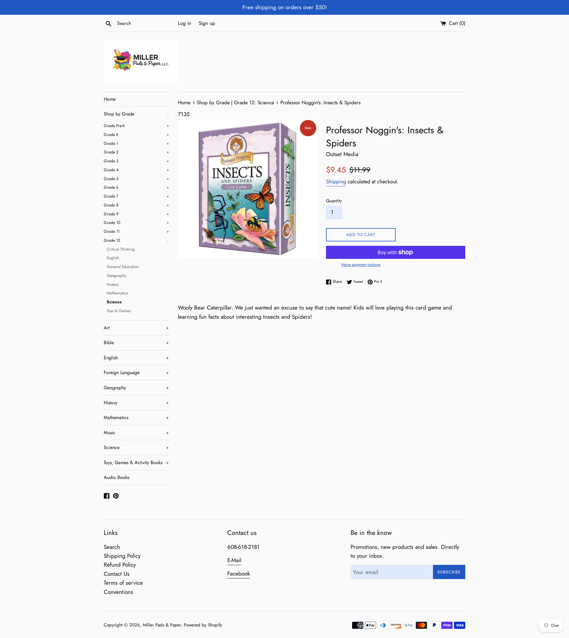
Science (114, 302)
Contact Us (117, 574)
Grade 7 (136, 196)
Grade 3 (136, 161)
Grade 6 (136, 187)
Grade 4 (136, 170)
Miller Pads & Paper (162, 625)
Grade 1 (136, 143)
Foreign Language (136, 372)
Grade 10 (136, 222)
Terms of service (123, 583)
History (113, 284)
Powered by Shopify (203, 625)
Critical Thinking (121, 249)
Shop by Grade (136, 113)
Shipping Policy (122, 556)
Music (136, 432)
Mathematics (117, 293)
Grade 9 (136, 214)
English (113, 258)
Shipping (336, 181)
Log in (184, 23)
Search (112, 547)
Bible (136, 342)
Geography (116, 275)
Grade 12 (136, 240)
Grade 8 (136, 205)
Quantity (334, 201)
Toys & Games (119, 311)
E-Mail (234, 560)
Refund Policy (120, 565)
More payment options (361, 264)
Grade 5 (136, 179)
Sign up (207, 23)
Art (136, 327)
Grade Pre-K (136, 126)
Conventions (118, 592)
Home (110, 99)
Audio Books (116, 477)
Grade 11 (136, 231)
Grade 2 (136, 152)
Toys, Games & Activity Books (136, 462)
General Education (123, 267)
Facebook (238, 574)
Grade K (136, 134)
